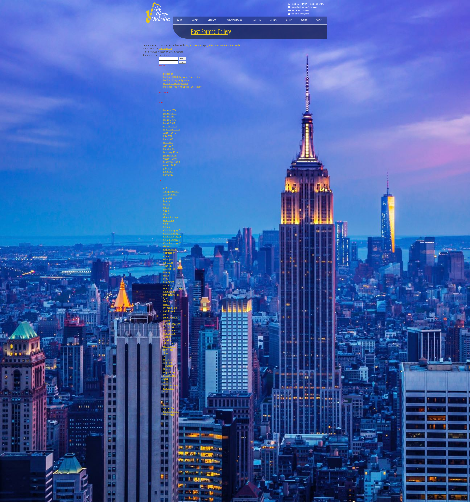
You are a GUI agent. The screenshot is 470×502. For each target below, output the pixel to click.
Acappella (257, 20)
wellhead (167, 382)
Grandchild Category (173, 288)
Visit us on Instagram (299, 14)
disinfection (169, 252)
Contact (319, 20)
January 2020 (169, 110)
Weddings (212, 20)
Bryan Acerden (193, 45)
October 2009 (170, 158)
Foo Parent (168, 281)
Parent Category (171, 323)
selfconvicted (169, 346)
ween (166, 378)
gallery (210, 45)
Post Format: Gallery (211, 31)
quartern (167, 340)
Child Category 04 (172, 239)
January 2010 (169, 155)
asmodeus (168, 197)
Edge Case (168, 262)
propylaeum (169, 333)
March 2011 (169, 123)
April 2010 (168, 145)
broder (166, 201)
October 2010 (170, 126)
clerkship (167, 246)
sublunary (168, 359)
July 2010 (167, 136)
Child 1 (166, 223)
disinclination (170, 249)
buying (166, 204)
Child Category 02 (172, 233)
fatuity (166, 272)
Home (179, 20)
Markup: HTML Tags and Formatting (181, 77)
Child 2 (166, 226)
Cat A (166, 207)
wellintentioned (171, 385)
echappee (168, 259)
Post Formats (222, 45)
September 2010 (171, 129)
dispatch (167, 256)
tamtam (167, 362)
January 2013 (169, 113)
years (166, 391)
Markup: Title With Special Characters (182, 86)
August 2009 (169, 165)
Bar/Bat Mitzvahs (234, 20)
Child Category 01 (172, 230)
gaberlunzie (169, 285)
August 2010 (169, 132)
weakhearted (169, 375)
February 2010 (170, 152)
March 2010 (169, 148)
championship (170, 217)
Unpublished (169, 372)
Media (166, 304)
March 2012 (169, 116)
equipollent (169, 268)
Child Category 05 (172, 243)
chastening (168, 220)
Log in (166, 405)
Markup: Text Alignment (175, 83)
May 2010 (168, 142)
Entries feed (169, 408)
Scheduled (168, 73)
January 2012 (169, 119)
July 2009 (167, 168)
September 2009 (171, 161)
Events (304, 20)
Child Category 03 (172, 236)
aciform (167, 188)
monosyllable (170, 307)
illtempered (169, 291)
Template (168, 365)
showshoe (168, 349)
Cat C (166, 214)
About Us (194, 20)
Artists (273, 20)
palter (166, 314)
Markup (167, 301)
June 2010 (168, 139)
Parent (166, 320)
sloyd (166, 353)
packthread (169, 310)
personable (168, 327)
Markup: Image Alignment (176, 80)
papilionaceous (170, 317)
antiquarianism (171, 191)
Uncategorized (170, 369)
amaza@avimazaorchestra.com (304, 7)
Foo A (166, 275)
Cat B (166, 210)
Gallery (289, 20)
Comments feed (171, 411)
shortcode (235, 45)
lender (166, 298)
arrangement (170, 194)
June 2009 (168, 171)
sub (165, 356)
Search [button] (182, 58)
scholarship (169, 343)
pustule (167, 336)
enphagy (167, 265)
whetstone (168, 388)
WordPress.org (170, 414)
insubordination (171, 294)
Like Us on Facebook (299, 10)
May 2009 (168, 174)
